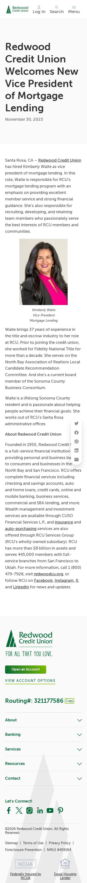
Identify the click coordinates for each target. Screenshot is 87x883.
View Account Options (30, 681)
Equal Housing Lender (65, 876)
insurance (64, 522)
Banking (13, 734)
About (11, 720)
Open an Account (26, 669)
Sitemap (12, 843)
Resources (15, 763)
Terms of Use (33, 843)
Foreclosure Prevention (24, 850)
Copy (69, 701)
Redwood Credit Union (59, 160)
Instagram (64, 580)
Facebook (43, 580)
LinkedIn (21, 587)
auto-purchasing (20, 528)
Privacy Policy (60, 843)
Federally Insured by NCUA (25, 876)
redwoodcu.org (48, 574)
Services (13, 749)
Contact (12, 778)
